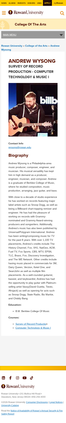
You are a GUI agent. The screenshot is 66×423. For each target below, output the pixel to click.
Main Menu (9, 35)
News (4, 3)
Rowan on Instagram (17, 378)
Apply (47, 3)
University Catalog (10, 405)
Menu (4, 12)
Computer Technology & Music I (33, 327)
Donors (31, 3)
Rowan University (30, 12)
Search (62, 14)
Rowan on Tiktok (31, 378)
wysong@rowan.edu (19, 147)
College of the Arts (36, 45)
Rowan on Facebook (10, 378)
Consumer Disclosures (37, 402)
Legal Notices (56, 402)
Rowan (58, 3)
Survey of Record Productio (30, 323)
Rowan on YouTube (24, 378)
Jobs (39, 3)
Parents (22, 3)
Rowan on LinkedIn (3, 378)
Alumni (12, 3)
